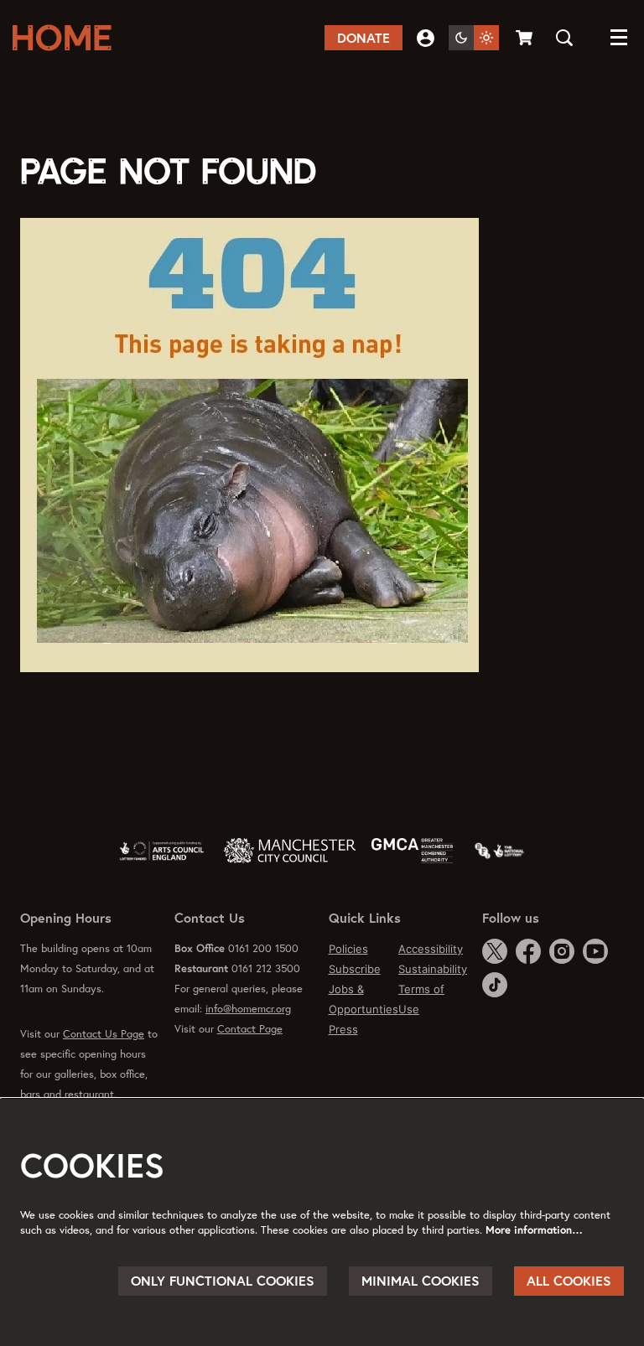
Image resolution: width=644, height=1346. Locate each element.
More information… (534, 1230)
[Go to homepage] (67, 38)
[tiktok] (494, 984)
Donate (363, 37)
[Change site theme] (474, 37)
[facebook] (528, 951)
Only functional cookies (222, 1280)
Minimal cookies (420, 1280)
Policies (348, 948)
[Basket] (525, 37)
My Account (425, 38)
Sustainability (432, 969)
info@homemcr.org (248, 1009)
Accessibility (430, 948)
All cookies (569, 1280)
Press (343, 1029)
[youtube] (595, 951)
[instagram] (561, 951)
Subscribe (355, 969)
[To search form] (564, 37)
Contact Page (250, 1029)
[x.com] (494, 951)
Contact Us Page (103, 1034)
